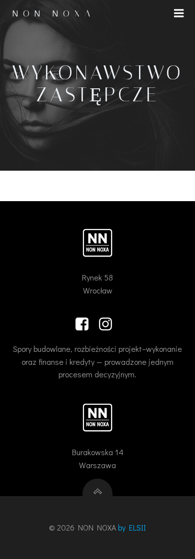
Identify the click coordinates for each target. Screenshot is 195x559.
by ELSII (132, 527)
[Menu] (179, 13)
